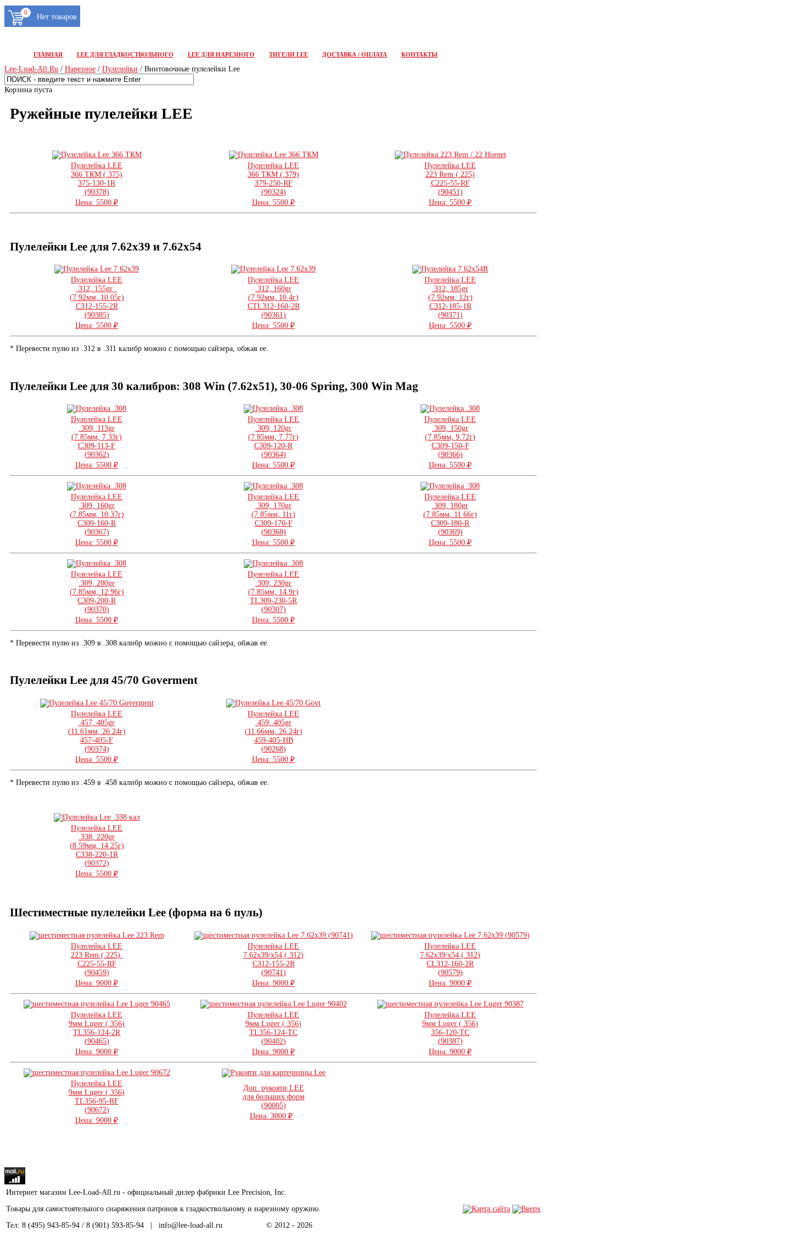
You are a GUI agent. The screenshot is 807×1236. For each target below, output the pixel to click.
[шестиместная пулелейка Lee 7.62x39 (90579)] (450, 935)
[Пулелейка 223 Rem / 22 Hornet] (450, 155)
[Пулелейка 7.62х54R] (450, 269)
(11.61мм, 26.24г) (97, 737)
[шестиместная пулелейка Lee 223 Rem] (97, 935)
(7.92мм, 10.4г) (274, 303)
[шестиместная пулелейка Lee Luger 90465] (97, 1004)
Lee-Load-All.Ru (31, 69)
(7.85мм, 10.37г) (97, 520)
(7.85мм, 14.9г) (273, 597)
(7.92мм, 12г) (450, 303)
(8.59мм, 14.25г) (97, 851)
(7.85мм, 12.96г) (97, 597)
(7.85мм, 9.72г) (450, 442)
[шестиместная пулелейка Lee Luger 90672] (97, 1072)
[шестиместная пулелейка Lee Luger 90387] (450, 1004)
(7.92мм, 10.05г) (97, 303)
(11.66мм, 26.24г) (273, 737)
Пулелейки (120, 69)
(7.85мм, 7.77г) (273, 442)
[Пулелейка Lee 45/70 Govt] (273, 703)
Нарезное (80, 69)
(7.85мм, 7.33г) (96, 442)
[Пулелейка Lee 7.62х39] (96, 269)
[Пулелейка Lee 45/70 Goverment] (97, 703)
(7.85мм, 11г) (273, 520)
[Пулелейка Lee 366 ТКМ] (97, 155)
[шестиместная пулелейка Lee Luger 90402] (273, 1004)
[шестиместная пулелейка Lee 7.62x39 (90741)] (273, 935)
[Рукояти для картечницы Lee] (274, 1072)
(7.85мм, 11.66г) (450, 520)
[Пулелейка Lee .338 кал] (97, 817)
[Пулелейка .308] (96, 408)
